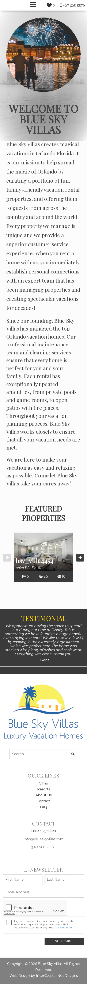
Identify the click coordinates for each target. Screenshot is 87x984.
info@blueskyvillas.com (43, 839)
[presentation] (7, 558)
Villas (43, 783)
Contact (43, 801)
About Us (44, 795)
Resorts (43, 789)
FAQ (43, 807)
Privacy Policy (63, 927)
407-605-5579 (45, 847)
